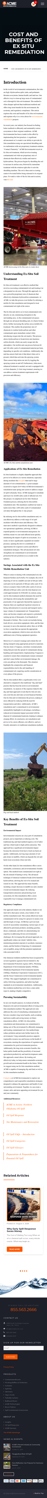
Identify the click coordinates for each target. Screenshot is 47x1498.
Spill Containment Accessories (16, 1410)
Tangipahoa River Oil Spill (21, 1454)
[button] (20, 1271)
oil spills (22, 480)
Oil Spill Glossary (15, 1147)
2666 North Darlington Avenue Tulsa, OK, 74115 (17, 1324)
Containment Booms (13, 1380)
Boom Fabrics (10, 1407)
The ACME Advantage (12, 1432)
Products (10, 1374)
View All (9, 1474)
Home (6, 69)
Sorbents (8, 1386)
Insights (8, 1422)
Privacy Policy (9, 1367)
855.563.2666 (23, 1309)
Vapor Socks (10, 1395)
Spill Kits (8, 1389)
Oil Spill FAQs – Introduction (20, 1134)
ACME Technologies (12, 1404)
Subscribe (10, 1357)
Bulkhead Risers (11, 1401)
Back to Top (39, 1493)
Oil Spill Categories (15, 1140)
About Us (9, 1417)
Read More (14, 1249)
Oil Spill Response (15, 1115)
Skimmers (9, 1392)
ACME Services (10, 1428)
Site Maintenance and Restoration (22, 1121)
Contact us (7, 1078)
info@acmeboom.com (14, 1329)
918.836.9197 (11, 1336)
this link (10, 179)
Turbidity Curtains (11, 1398)
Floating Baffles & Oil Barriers (16, 1383)
